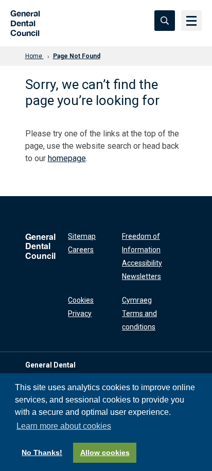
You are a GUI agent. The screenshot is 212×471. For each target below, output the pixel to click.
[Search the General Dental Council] (164, 20)
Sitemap (82, 236)
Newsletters (141, 276)
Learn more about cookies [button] (63, 426)
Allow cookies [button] (105, 452)
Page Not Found (76, 56)
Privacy (80, 313)
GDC (21, 20)
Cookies (81, 300)
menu (191, 20)
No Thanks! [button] (42, 452)
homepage (67, 158)
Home (34, 56)
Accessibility (142, 263)
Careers (81, 250)
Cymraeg (137, 300)
